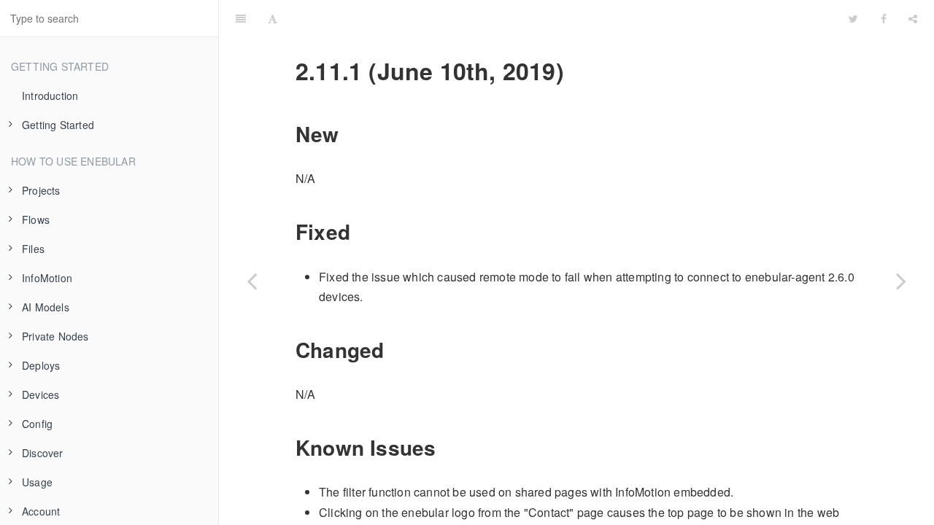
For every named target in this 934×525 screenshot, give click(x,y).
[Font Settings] (272, 18)
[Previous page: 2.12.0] (252, 280)
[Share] (913, 18)
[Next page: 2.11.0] (901, 280)
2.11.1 (563, 17)
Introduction (50, 95)
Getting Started (58, 124)
